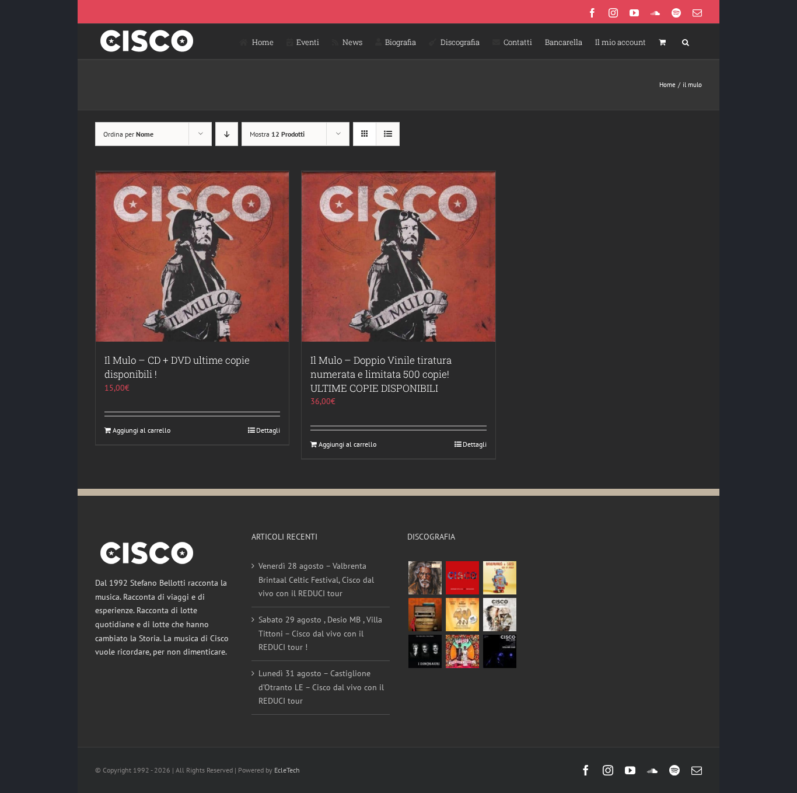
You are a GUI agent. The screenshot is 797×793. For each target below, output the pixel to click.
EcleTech (287, 770)
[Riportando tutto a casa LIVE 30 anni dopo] (462, 577)
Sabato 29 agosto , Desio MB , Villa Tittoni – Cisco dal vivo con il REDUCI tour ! (320, 633)
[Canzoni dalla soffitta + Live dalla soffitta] (424, 614)
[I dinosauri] (424, 651)
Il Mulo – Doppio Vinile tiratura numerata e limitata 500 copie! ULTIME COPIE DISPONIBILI (381, 374)
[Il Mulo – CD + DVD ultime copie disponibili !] (192, 256)
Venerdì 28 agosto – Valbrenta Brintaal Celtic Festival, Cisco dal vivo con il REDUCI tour (316, 580)
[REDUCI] (424, 577)
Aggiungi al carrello (141, 430)
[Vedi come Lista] (387, 134)
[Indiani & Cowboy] (499, 614)
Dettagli (268, 430)
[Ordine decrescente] (226, 134)
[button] (685, 41)
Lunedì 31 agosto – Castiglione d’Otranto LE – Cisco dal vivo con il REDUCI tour (321, 687)
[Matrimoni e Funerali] (462, 651)
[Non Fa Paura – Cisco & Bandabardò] (499, 577)
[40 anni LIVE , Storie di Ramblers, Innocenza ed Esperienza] (462, 614)
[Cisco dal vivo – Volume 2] (499, 651)
